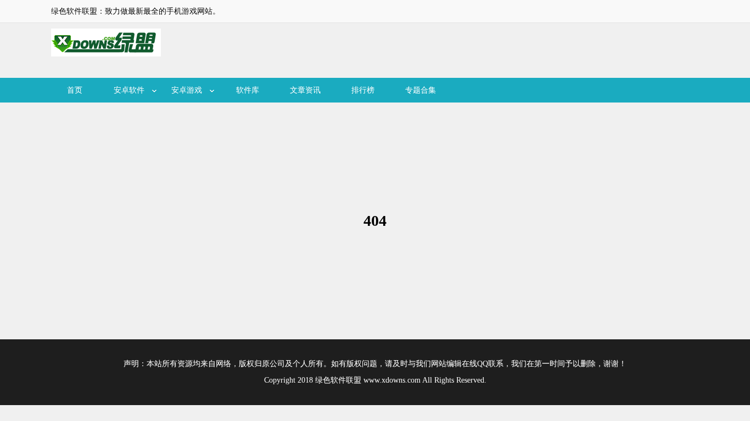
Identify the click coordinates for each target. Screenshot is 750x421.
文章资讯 (305, 90)
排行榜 (362, 90)
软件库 (247, 90)
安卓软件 (129, 90)
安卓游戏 (186, 90)
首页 (74, 90)
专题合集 (420, 90)
